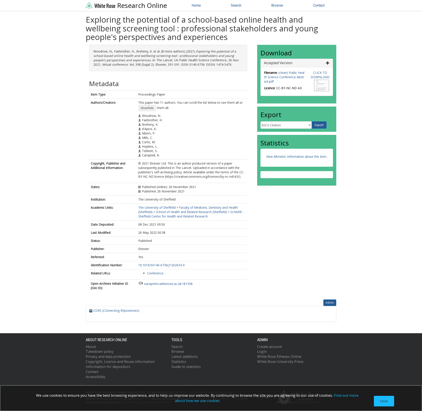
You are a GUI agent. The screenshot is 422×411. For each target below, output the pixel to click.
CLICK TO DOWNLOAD (320, 75)
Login (262, 351)
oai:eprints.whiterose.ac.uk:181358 (168, 284)
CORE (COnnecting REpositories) (115, 310)
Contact (319, 5)
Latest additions (184, 356)
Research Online (130, 5)
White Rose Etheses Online (279, 356)
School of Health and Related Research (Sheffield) (191, 212)
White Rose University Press (280, 361)
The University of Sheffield (157, 207)
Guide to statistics (186, 366)
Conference (155, 273)
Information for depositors (108, 366)
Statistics (178, 361)
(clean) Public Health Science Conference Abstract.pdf (284, 77)
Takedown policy (99, 351)
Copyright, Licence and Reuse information (120, 361)
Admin (330, 302)
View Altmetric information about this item (296, 156)
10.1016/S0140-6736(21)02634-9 (161, 265)
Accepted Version (278, 62)
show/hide (147, 108)
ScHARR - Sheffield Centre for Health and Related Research (191, 214)
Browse (277, 5)
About (91, 346)
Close (384, 401)
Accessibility (95, 376)
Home (196, 5)
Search (236, 5)
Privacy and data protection (108, 356)
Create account (269, 346)
